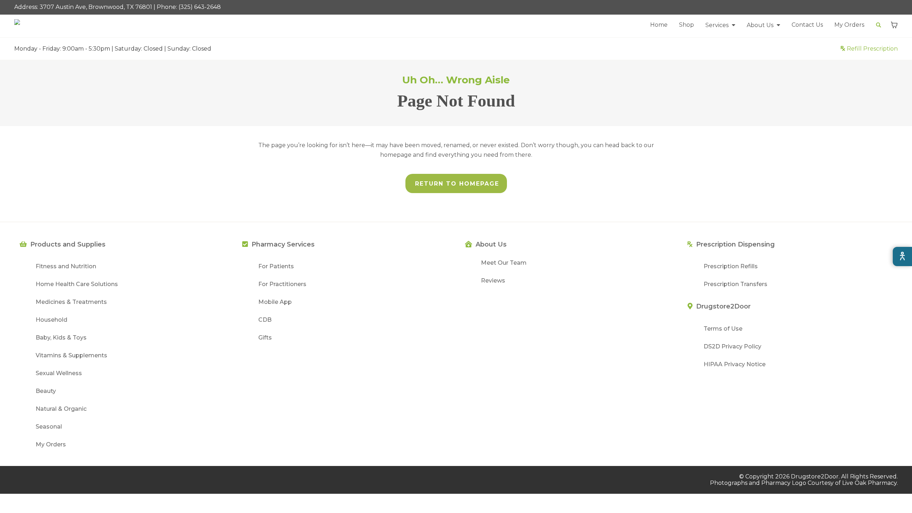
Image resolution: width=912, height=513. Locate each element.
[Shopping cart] (894, 24)
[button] (720, 25)
